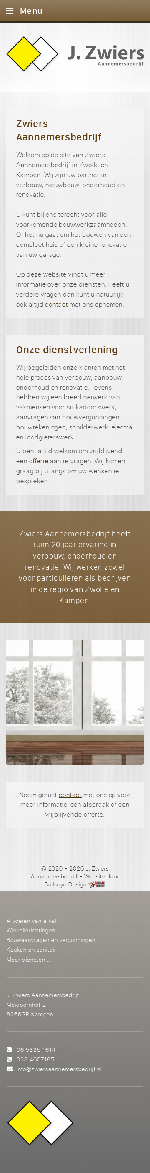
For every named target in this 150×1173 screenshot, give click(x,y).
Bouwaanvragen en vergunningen (51, 940)
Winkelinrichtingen (31, 930)
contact (56, 304)
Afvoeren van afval (31, 920)
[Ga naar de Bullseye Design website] (96, 884)
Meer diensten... (28, 959)
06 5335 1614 (36, 1050)
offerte (39, 460)
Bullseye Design (65, 884)
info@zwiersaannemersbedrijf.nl (59, 1069)
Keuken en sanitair (31, 949)
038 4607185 (36, 1059)
